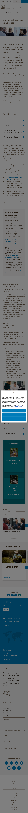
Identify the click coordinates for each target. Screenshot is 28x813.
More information (18, 406)
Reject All (14, 414)
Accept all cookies (14, 410)
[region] (14, 406)
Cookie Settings (14, 418)
